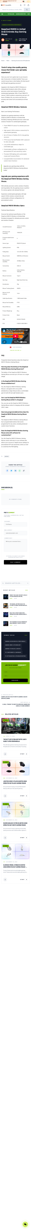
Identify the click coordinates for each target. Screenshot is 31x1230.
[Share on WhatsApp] (19, 470)
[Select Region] (23, 1)
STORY (22, 754)
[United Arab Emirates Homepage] (6, 5)
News (8, 60)
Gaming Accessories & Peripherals (11, 24)
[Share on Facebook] (7, 470)
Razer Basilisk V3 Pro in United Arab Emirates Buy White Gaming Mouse (15, 824)
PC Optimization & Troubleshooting (15, 656)
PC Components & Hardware (13, 652)
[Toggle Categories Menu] (2, 14)
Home (2, 60)
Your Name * (7, 521)
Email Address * (8, 530)
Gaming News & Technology (13, 645)
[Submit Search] (27, 9)
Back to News (7, 20)
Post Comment (15, 562)
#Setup (7, 456)
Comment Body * (8, 538)
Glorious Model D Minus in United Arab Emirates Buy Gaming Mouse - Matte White (14, 867)
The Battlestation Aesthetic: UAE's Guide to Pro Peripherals (14, 740)
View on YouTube (15, 350)
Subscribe (15, 680)
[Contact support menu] (25, 1224)
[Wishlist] (24, 5)
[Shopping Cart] (28, 5)
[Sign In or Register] (20, 5)
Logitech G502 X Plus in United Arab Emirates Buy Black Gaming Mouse (15, 782)
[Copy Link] (23, 470)
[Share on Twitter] (11, 470)
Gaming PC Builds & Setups (13, 648)
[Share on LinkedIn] (15, 470)
